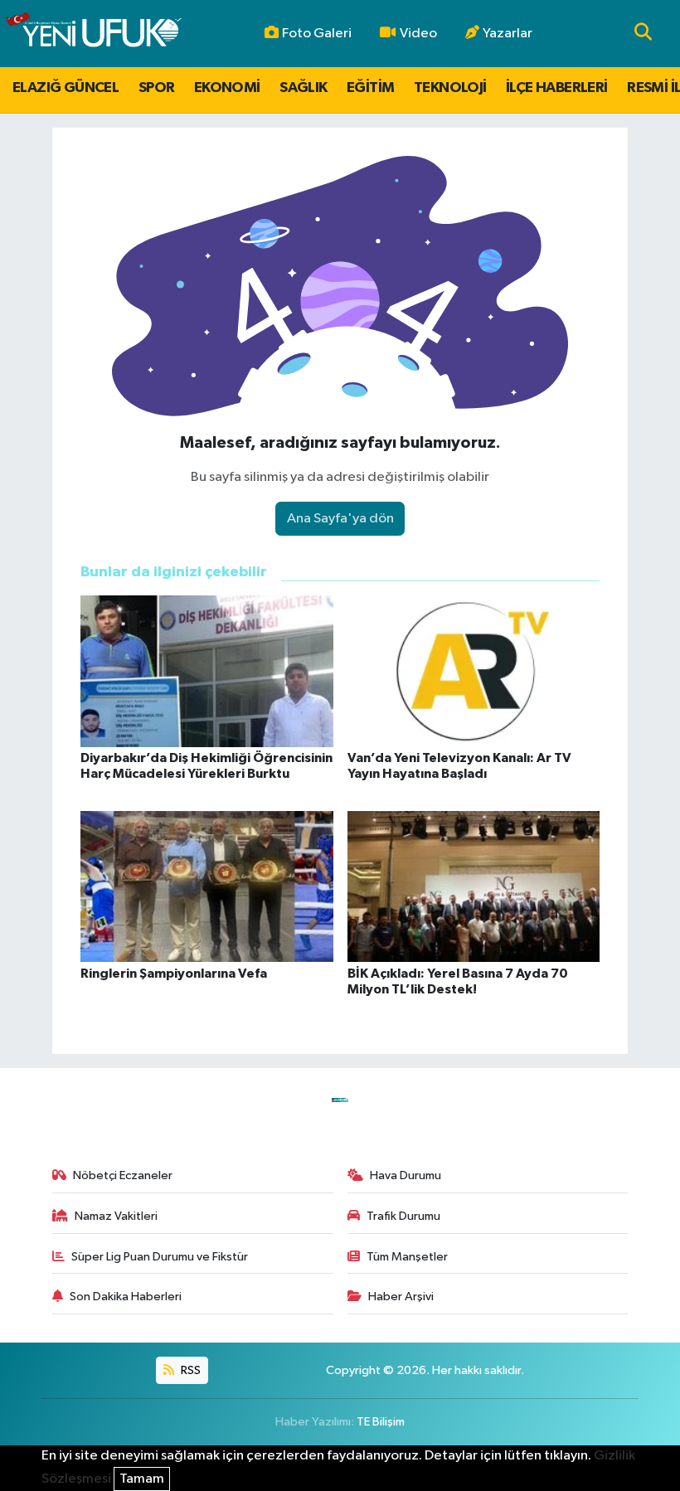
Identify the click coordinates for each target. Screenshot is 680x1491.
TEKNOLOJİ (450, 87)
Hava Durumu (405, 1175)
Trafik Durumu (403, 1216)
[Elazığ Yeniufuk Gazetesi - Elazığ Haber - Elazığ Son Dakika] (93, 34)
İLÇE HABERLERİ (557, 87)
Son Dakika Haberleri (126, 1296)
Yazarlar (507, 34)
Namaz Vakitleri (116, 1216)
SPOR (156, 87)
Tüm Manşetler (407, 1257)
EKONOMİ (227, 87)
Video (418, 34)
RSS (189, 1370)
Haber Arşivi (401, 1296)
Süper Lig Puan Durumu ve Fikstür (159, 1257)
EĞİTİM (370, 87)
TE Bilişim (381, 1422)
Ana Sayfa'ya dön (340, 519)
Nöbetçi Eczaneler (122, 1175)
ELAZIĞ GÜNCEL (65, 87)
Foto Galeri (317, 34)
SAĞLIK (303, 87)
